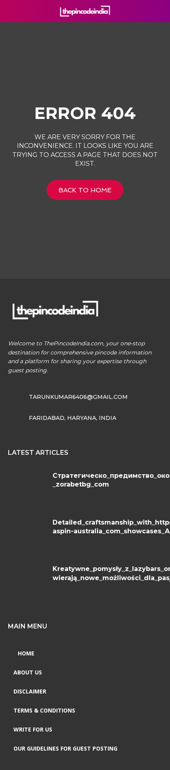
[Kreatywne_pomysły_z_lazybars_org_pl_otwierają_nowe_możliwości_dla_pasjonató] (27, 580)
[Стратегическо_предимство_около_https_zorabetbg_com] (27, 487)
